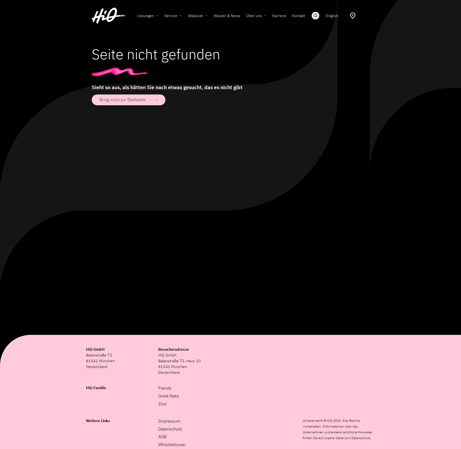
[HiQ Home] (108, 16)
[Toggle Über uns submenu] (265, 15)
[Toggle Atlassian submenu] (206, 15)
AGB (162, 436)
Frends (164, 388)
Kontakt (298, 15)
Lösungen (145, 15)
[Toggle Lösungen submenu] (157, 15)
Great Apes (168, 396)
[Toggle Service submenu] (180, 15)
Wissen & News (227, 15)
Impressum (169, 421)
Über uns (254, 15)
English (332, 15)
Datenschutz (170, 429)
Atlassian (195, 15)
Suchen (315, 15)
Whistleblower (172, 444)
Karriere (279, 15)
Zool (162, 403)
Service (170, 15)
